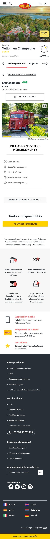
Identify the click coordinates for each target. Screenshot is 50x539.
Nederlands (35, 510)
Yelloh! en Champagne (35, 242)
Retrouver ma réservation (19, 426)
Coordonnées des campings (20, 368)
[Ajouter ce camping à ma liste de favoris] (47, 10)
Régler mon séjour (16, 420)
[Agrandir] (44, 106)
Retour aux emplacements (22, 75)
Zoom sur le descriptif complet (25, 200)
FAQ (11, 404)
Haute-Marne (14, 56)
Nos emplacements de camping (19, 245)
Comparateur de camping (19, 379)
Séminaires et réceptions (19, 453)
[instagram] (30, 486)
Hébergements (16, 63)
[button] (3, 64)
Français (12, 505)
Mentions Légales (16, 384)
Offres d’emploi (15, 459)
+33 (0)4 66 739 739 (22, 432)
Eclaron (5, 56)
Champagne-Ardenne (36, 239)
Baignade (33, 63)
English (33, 505)
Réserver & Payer (16, 410)
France (23, 239)
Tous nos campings (11, 239)
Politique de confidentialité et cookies (25, 390)
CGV (11, 374)
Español (11, 510)
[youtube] (23, 486)
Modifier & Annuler (17, 415)
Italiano (11, 515)
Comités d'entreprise (17, 448)
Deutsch (33, 515)
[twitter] (17, 486)
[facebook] (10, 486)
